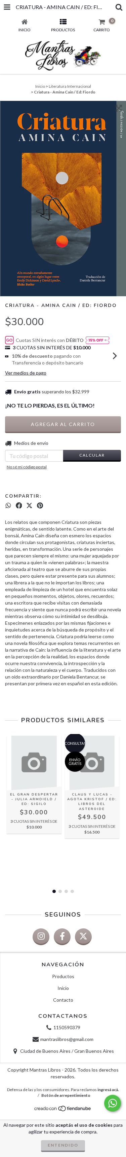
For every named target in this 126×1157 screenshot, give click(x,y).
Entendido (63, 1145)
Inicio (40, 86)
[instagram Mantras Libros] (41, 936)
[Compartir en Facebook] (19, 505)
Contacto (63, 1000)
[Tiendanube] (63, 1110)
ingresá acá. (108, 1089)
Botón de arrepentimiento (65, 1095)
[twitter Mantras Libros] (83, 936)
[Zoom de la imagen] (118, 108)
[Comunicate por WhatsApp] (112, 1103)
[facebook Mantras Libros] (62, 936)
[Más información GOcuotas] (97, 340)
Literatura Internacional (70, 86)
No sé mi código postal (27, 466)
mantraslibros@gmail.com (66, 1039)
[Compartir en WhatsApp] (8, 505)
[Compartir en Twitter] (29, 505)
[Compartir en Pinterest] (40, 505)
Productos (63, 976)
